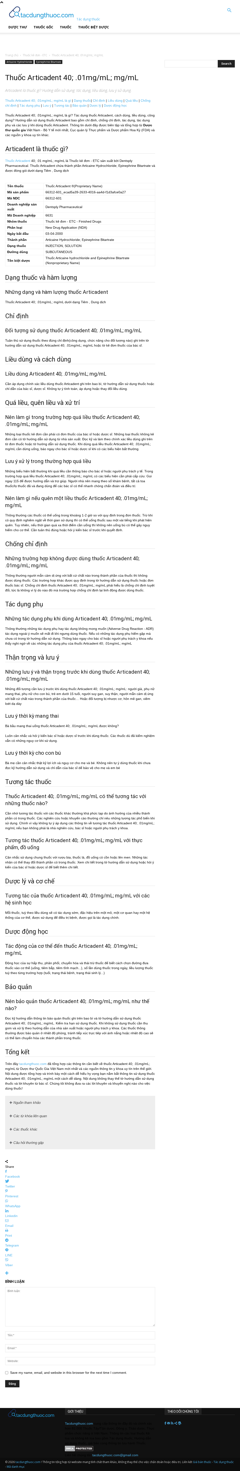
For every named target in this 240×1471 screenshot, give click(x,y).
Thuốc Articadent (17, 161)
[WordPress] (179, 1423)
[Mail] (169, 1423)
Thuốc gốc (43, 27)
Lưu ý (47, 105)
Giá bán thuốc (202, 1462)
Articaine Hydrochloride (19, 61)
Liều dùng (115, 100)
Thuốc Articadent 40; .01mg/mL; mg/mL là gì (38, 100)
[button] (229, 11)
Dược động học (115, 105)
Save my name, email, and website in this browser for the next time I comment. (68, 1372)
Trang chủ (11, 55)
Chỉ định (99, 100)
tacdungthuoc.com (33, 1064)
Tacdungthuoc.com (79, 1423)
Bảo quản (79, 105)
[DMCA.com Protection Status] (79, 1450)
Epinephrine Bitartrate (48, 61)
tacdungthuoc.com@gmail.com (115, 1455)
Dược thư (17, 27)
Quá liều (131, 100)
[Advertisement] (59, 40)
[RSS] (172, 1423)
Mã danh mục (16, 1467)
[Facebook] (166, 1423)
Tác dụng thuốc (224, 1462)
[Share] (176, 1423)
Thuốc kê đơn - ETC (35, 55)
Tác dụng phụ (29, 105)
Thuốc (65, 27)
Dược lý (95, 105)
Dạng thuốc (82, 100)
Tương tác (62, 105)
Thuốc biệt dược (93, 27)
